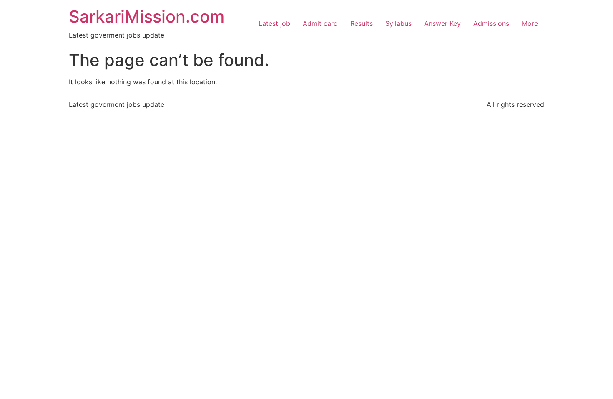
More (530, 23)
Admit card (320, 23)
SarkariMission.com (146, 16)
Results (361, 23)
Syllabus (398, 23)
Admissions (491, 23)
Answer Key (442, 23)
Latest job (274, 23)
